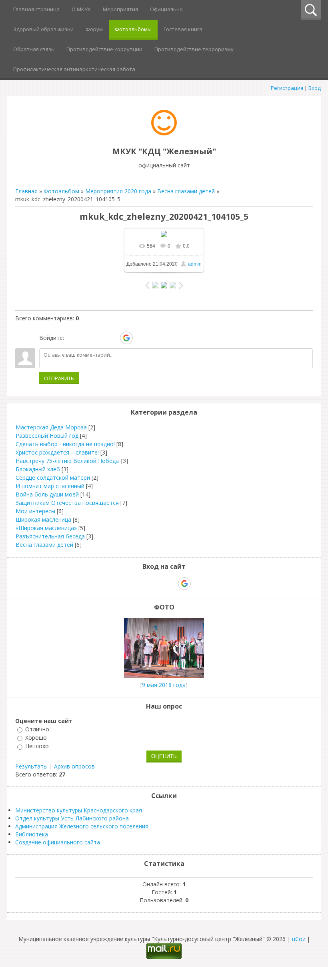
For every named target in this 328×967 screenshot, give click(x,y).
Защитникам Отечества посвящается (67, 502)
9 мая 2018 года (164, 685)
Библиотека (31, 834)
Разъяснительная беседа (50, 536)
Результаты (31, 766)
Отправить (59, 378)
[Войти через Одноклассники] (140, 338)
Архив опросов (74, 766)
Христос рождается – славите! (57, 452)
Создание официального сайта (57, 842)
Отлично (37, 729)
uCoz (298, 939)
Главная (26, 191)
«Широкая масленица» (46, 528)
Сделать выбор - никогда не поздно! (65, 444)
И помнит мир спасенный (50, 486)
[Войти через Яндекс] (112, 338)
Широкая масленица (43, 519)
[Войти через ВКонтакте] (85, 338)
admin (195, 264)
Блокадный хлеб (38, 469)
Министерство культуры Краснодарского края (78, 810)
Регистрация (287, 87)
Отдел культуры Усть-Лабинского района (72, 818)
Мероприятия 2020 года (118, 191)
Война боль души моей (47, 494)
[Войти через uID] (72, 338)
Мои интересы (35, 511)
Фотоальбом (61, 191)
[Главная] (164, 133)
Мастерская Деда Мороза (51, 427)
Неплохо (37, 746)
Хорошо (36, 737)
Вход (314, 87)
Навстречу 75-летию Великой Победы (68, 461)
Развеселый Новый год (47, 435)
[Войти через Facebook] (99, 338)
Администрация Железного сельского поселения (81, 826)
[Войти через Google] (126, 338)
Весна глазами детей (186, 191)
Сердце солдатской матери (53, 477)
